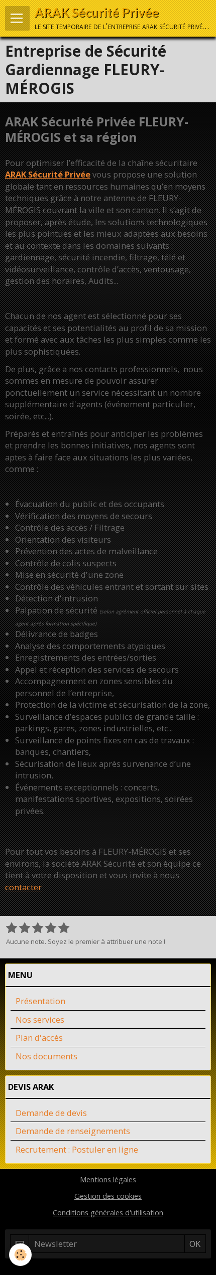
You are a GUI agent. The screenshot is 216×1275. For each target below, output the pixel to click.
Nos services (40, 1019)
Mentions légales (108, 1179)
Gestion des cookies (108, 1196)
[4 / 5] (50, 928)
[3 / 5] (37, 928)
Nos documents (46, 1056)
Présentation (40, 1001)
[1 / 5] (11, 928)
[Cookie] (20, 1254)
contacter (23, 887)
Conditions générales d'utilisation (108, 1212)
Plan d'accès (39, 1037)
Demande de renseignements (73, 1131)
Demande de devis (51, 1113)
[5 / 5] (63, 928)
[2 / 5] (24, 928)
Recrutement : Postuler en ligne (77, 1149)
